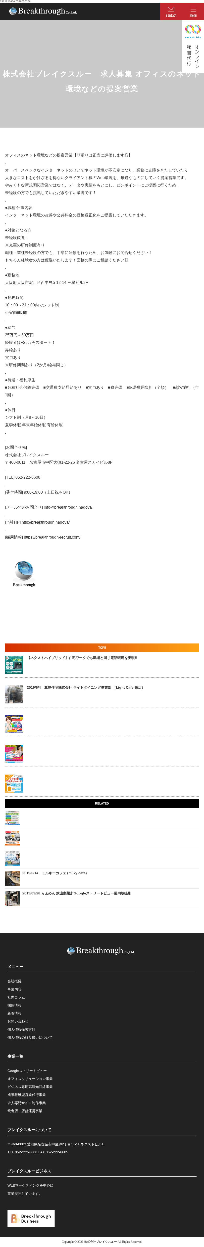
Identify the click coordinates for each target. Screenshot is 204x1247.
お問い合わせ (17, 1021)
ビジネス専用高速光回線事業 (30, 1087)
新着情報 (14, 1013)
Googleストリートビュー (27, 1071)
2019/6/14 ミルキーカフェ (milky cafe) (54, 873)
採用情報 (14, 1005)
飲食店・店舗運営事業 (24, 1111)
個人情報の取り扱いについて (30, 1037)
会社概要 (14, 981)
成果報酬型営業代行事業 (26, 1095)
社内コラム (16, 997)
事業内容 (14, 989)
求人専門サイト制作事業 (26, 1103)
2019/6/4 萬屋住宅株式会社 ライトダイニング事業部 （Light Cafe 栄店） (86, 687)
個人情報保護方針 (21, 1030)
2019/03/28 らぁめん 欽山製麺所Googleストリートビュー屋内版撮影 (76, 893)
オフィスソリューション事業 (30, 1079)
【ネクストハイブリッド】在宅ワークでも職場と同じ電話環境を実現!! (82, 658)
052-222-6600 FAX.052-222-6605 (41, 1152)
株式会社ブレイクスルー (100, 1242)
